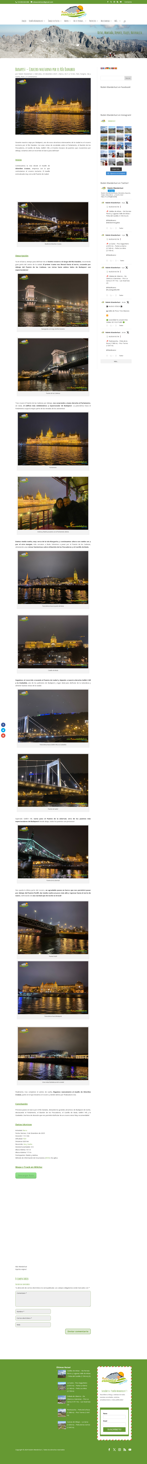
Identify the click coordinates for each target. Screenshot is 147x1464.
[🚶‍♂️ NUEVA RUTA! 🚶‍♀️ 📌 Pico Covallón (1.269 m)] (104, 145)
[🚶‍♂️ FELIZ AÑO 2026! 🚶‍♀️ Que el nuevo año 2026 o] (111, 153)
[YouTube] (120, 2)
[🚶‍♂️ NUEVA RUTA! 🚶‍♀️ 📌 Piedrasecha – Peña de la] (128, 129)
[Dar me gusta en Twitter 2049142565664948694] (117, 325)
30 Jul (123, 203)
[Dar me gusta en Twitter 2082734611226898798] (117, 228)
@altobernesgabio (113, 222)
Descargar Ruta (26, 1175)
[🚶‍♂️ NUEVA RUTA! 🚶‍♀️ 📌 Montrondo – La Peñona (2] (120, 145)
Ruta (22, 76)
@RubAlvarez (111, 220)
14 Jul (123, 235)
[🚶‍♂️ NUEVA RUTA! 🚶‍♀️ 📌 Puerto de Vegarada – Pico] (128, 145)
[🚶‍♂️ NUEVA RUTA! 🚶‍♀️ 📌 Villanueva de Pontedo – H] (128, 162)
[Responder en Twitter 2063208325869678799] (108, 295)
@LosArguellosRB (112, 290)
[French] (104, 68)
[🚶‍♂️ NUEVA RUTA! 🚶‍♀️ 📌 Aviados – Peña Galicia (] (120, 137)
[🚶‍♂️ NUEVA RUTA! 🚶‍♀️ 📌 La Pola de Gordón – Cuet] (111, 137)
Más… (117, 21)
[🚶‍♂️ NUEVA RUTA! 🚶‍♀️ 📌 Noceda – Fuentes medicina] (104, 153)
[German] (107, 68)
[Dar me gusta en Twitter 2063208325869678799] (117, 295)
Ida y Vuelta (27, 1144)
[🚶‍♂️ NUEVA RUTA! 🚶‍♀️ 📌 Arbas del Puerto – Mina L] (111, 162)
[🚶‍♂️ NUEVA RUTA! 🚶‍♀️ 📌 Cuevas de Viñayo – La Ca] (104, 137)
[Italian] (110, 68)
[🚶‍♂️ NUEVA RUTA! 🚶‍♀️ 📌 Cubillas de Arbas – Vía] (104, 129)
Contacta (128, 2)
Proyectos (92, 21)
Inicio (24, 21)
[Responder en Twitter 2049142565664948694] (108, 325)
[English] (102, 68)
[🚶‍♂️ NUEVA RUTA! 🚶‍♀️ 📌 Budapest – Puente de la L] (120, 153)
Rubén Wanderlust (36, 21)
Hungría (83, 74)
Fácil (77, 74)
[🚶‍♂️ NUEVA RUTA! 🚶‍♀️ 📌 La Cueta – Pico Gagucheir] (111, 129)
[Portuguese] (113, 68)
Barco (61, 74)
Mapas (66, 21)
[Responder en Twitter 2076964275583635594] (108, 261)
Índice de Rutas (54, 21)
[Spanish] (116, 68)
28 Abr (124, 302)
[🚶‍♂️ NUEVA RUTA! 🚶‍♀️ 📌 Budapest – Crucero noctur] (128, 153)
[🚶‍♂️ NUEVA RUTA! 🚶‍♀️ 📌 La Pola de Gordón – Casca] (111, 145)
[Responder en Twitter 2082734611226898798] (108, 228)
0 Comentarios (31, 76)
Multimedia (105, 21)
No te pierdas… (79, 21)
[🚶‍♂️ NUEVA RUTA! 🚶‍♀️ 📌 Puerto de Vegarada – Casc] (128, 137)
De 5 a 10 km (70, 74)
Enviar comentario (78, 1331)
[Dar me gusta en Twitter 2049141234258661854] (117, 356)
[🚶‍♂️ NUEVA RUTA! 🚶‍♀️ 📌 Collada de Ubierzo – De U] (120, 129)
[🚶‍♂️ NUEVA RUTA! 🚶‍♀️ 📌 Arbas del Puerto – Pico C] (104, 162)
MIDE (48, 1158)
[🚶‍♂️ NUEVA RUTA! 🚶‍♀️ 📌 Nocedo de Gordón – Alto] (120, 162)
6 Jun (123, 268)
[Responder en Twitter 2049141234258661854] (108, 356)
